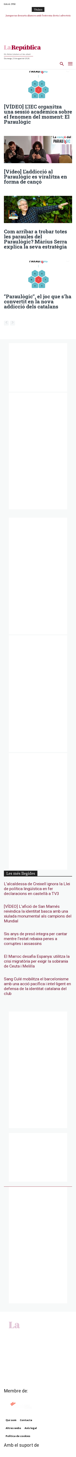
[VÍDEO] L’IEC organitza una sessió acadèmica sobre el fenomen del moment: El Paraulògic (38, 114)
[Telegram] (38, 1332)
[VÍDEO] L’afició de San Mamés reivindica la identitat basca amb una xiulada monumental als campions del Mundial (38, 914)
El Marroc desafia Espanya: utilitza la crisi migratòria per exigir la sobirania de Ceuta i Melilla (37, 961)
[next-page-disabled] (12, 323)
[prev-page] (6, 323)
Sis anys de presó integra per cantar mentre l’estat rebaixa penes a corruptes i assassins (35, 939)
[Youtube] (46, 1332)
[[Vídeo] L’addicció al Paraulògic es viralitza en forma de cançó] (38, 149)
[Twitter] (42, 1332)
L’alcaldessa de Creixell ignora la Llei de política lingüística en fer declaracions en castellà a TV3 (37, 889)
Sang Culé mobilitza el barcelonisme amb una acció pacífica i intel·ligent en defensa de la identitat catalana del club (37, 986)
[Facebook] (29, 1332)
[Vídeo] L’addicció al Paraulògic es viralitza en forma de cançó (35, 176)
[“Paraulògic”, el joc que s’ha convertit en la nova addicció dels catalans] (38, 274)
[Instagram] (33, 1332)
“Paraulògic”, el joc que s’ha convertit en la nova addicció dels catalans (37, 301)
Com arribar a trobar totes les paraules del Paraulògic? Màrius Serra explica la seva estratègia (35, 239)
